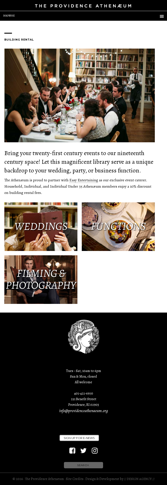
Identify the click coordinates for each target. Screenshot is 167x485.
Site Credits (75, 479)
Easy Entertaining (83, 180)
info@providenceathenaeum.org (83, 411)
